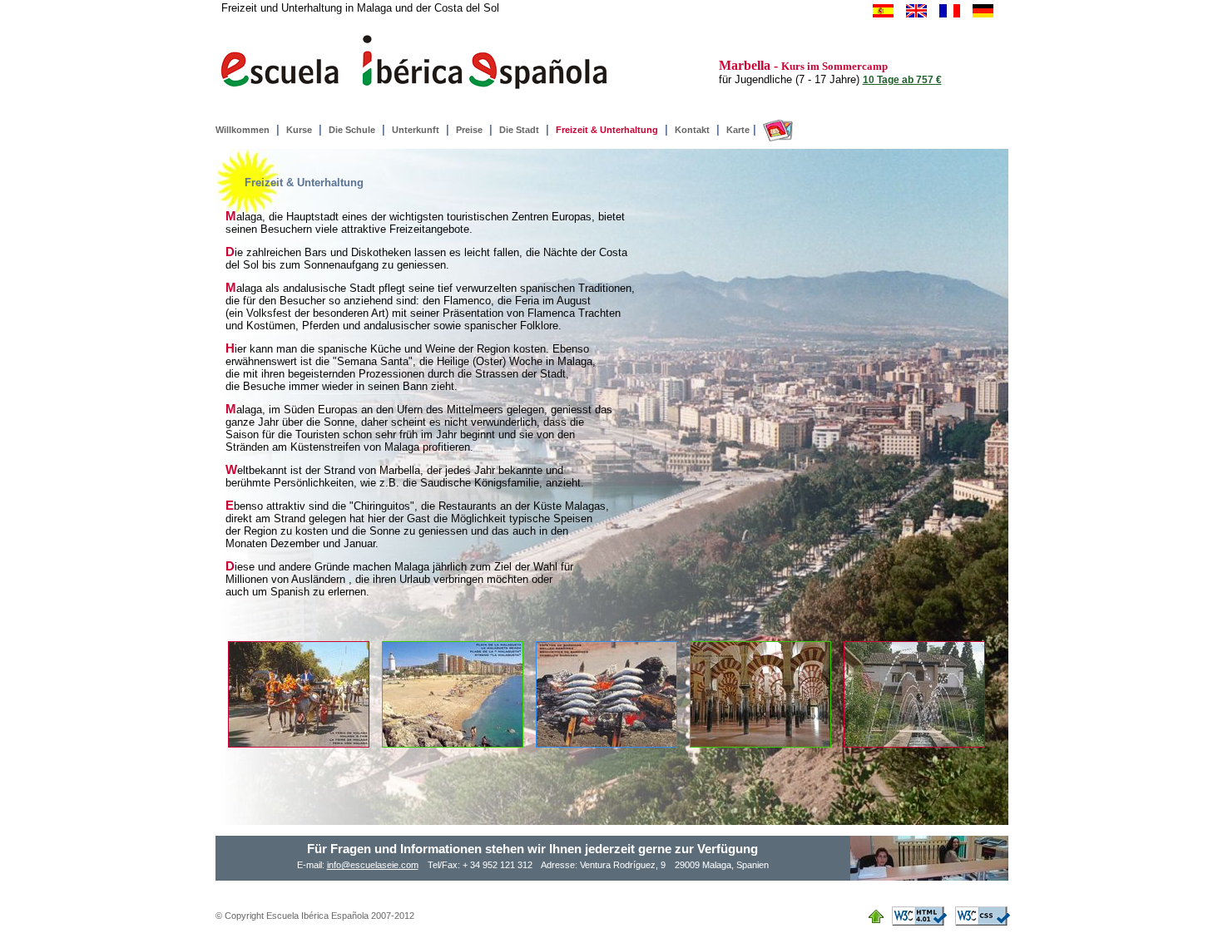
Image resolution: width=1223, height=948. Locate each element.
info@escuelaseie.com (372, 865)
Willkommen (242, 130)
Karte (738, 130)
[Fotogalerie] (776, 130)
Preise (469, 130)
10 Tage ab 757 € (902, 80)
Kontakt (692, 130)
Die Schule (352, 130)
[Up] (880, 915)
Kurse (299, 130)
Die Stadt (519, 130)
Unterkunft (415, 130)
